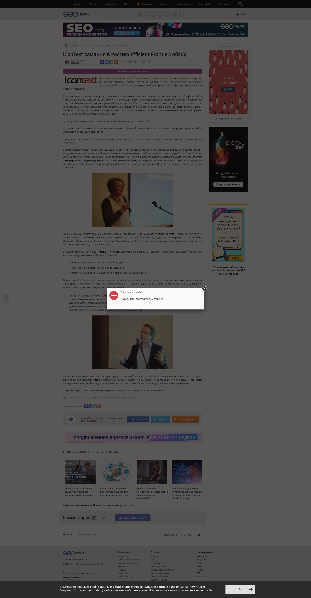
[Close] (204, 288)
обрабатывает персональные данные (140, 587)
